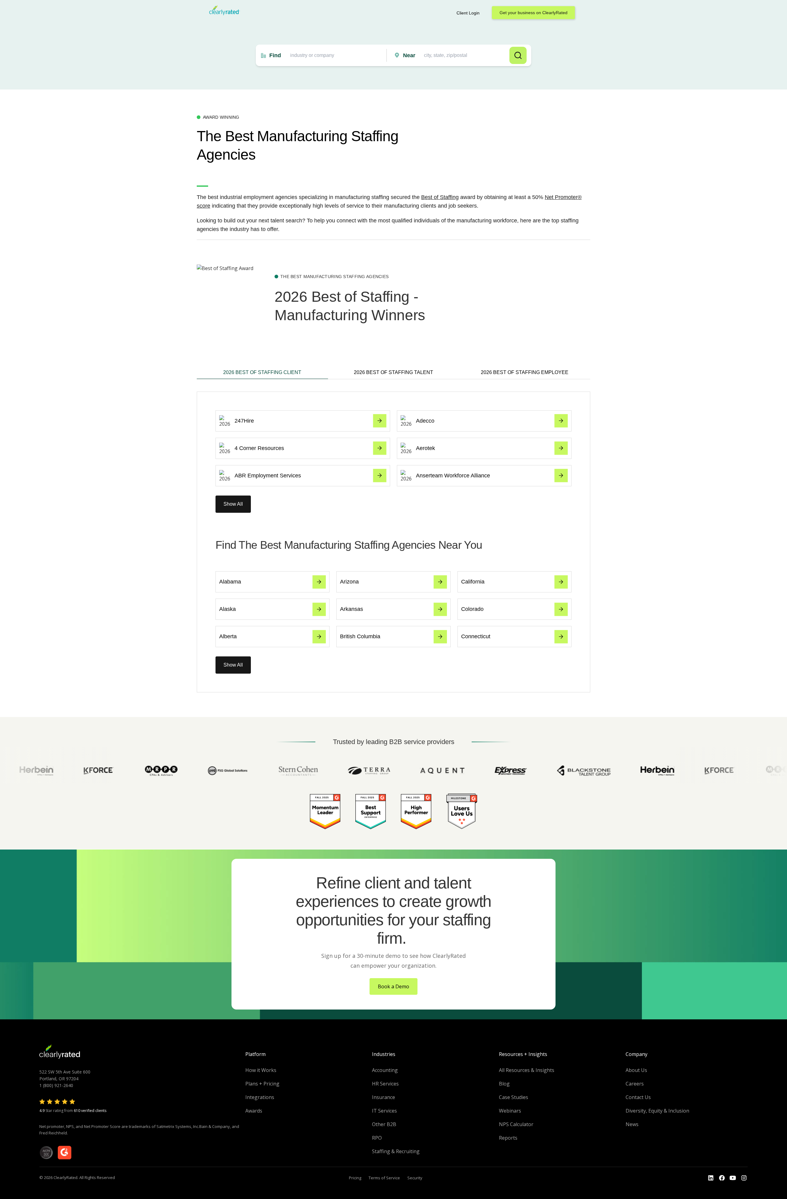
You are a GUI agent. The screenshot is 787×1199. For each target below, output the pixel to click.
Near (409, 55)
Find (275, 55)
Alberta (228, 636)
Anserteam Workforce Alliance (453, 475)
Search (518, 55)
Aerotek (425, 448)
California (472, 582)
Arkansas (351, 609)
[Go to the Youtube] (722, 1178)
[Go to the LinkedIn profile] (710, 1178)
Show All (233, 504)
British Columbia (360, 636)
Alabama (230, 582)
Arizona (349, 582)
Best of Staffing (440, 197)
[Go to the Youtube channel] (733, 1178)
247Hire (244, 421)
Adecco (425, 421)
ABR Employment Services (268, 475)
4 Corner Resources (259, 448)
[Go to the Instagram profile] (744, 1178)
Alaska (227, 609)
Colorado (472, 609)
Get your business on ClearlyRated (534, 12)
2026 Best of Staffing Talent (393, 372)
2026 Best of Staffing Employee (524, 372)
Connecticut (475, 636)
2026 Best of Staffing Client (262, 372)
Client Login (468, 12)
